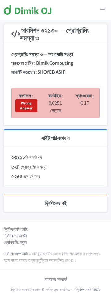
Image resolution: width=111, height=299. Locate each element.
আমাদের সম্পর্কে (56, 279)
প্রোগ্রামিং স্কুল (15, 242)
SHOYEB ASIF (51, 72)
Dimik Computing (54, 63)
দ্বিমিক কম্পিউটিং (16, 229)
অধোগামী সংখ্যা (60, 54)
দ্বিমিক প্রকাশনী (15, 236)
